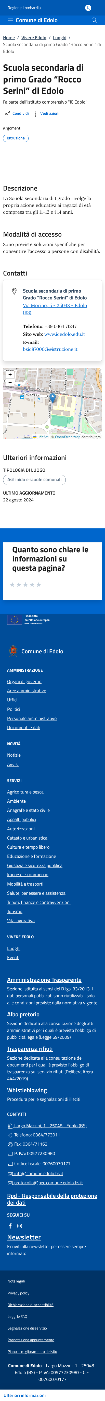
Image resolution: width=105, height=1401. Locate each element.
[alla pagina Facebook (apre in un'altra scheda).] (10, 1225)
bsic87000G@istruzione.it (50, 349)
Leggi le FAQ (17, 1316)
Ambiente (16, 801)
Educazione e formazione (31, 856)
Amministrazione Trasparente (44, 979)
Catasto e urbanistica (27, 837)
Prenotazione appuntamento (31, 1340)
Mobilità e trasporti (25, 883)
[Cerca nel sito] (94, 20)
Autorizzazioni (21, 828)
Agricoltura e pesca (25, 791)
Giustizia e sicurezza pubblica (34, 865)
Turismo (14, 911)
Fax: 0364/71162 (30, 1143)
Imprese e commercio (27, 874)
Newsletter (24, 1237)
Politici (13, 709)
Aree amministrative (26, 690)
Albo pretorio (23, 1014)
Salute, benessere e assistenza (36, 893)
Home (9, 37)
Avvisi (13, 764)
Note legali (16, 1281)
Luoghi (59, 37)
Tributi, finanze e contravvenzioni (39, 902)
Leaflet (42, 436)
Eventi (13, 957)
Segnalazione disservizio (27, 1328)
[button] (52, 398)
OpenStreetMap (68, 436)
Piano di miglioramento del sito (32, 1351)
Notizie (14, 755)
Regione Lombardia (24, 8)
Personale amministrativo (32, 718)
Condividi (20, 113)
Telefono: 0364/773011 (36, 1134)
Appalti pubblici (21, 819)
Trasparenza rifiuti (30, 1048)
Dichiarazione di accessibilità (31, 1305)
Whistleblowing (27, 1090)
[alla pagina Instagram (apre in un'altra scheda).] (20, 1225)
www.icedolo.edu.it (64, 334)
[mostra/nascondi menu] (10, 20)
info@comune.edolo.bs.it (38, 1173)
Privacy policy (18, 1293)
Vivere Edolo (33, 37)
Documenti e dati (23, 727)
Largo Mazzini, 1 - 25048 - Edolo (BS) (55, 1125)
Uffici (12, 699)
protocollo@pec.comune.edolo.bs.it (48, 1182)
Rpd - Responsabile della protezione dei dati (52, 1199)
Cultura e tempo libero (28, 847)
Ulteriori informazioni (25, 1395)
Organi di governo (24, 681)
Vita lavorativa (21, 920)
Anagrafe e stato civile (28, 810)
